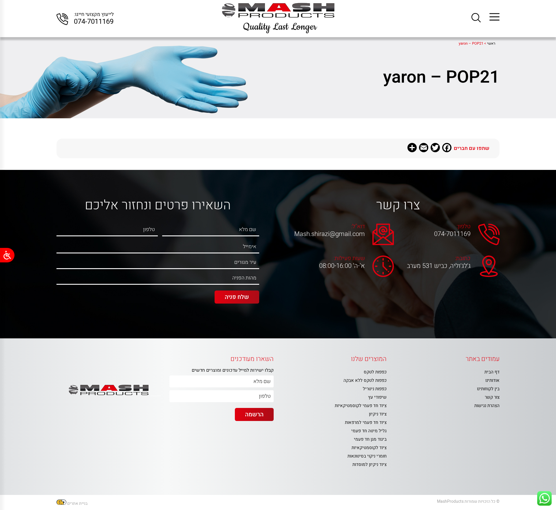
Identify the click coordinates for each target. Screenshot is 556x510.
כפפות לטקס (375, 372)
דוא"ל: (358, 226)
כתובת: (463, 258)
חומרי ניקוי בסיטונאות (367, 456)
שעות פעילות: (349, 258)
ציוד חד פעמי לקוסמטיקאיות (361, 405)
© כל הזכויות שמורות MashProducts (468, 501)
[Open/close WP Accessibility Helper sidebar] (7, 255)
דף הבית (492, 372)
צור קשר (492, 397)
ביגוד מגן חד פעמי (370, 439)
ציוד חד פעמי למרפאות (366, 422)
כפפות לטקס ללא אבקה (365, 380)
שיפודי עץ (377, 397)
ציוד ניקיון (378, 414)
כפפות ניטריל (375, 389)
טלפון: (464, 226)
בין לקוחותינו (488, 389)
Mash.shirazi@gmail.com (331, 234)
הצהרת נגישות (487, 405)
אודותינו (492, 380)
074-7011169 (94, 21)
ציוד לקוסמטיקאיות (369, 447)
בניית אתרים (77, 503)
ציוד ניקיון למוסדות (369, 464)
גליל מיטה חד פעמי (369, 431)
